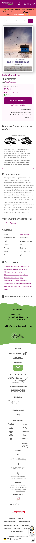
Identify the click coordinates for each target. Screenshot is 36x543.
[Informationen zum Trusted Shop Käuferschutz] (18, 474)
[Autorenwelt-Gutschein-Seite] (18, 370)
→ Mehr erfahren (18, 14)
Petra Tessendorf (11, 82)
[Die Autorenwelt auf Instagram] (18, 415)
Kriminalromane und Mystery (13, 272)
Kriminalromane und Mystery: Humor (16, 275)
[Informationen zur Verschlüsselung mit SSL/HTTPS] (18, 456)
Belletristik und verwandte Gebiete (15, 269)
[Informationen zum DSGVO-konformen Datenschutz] (18, 465)
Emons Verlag (24, 234)
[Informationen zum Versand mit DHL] (18, 359)
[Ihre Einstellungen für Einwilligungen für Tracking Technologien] (32, 539)
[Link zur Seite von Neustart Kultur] (18, 500)
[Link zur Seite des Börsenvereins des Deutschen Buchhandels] (18, 513)
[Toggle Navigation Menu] (34, 4)
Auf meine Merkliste (18, 105)
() (25, 4)
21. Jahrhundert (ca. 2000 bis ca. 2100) (16, 266)
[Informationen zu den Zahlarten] (11, 425)
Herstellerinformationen (18, 296)
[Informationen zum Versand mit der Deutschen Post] (18, 354)
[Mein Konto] (19, 4)
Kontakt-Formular (20, 491)
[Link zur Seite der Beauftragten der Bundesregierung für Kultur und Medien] (18, 510)
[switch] (32, 534)
